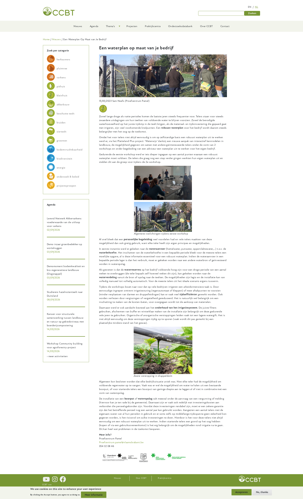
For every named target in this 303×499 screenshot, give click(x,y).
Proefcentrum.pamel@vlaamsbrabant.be (121, 442)
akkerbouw (63, 104)
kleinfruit (62, 95)
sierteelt (61, 131)
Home (46, 39)
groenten (62, 140)
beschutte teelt (65, 113)
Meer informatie (94, 494)
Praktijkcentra (164, 478)
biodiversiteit (64, 158)
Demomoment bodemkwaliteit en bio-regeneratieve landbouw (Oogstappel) (66, 270)
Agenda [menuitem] (94, 26)
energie (61, 167)
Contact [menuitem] (224, 26)
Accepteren (241, 492)
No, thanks (262, 492)
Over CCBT (141, 478)
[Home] (58, 11)
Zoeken (252, 13)
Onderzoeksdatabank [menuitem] (180, 26)
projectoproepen (66, 185)
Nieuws (56, 39)
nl (256, 7)
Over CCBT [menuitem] (206, 26)
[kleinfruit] (103, 109)
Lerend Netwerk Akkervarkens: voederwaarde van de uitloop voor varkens (64, 222)
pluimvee (62, 68)
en (249, 7)
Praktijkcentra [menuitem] (153, 26)
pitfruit (61, 86)
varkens (61, 77)
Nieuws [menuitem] (78, 26)
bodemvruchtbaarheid (69, 149)
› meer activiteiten (57, 356)
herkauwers (63, 59)
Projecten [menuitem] (131, 26)
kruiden (61, 122)
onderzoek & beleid (68, 176)
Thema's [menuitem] (108, 27)
